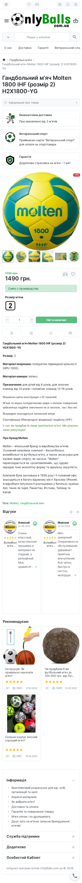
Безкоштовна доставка (35, 115)
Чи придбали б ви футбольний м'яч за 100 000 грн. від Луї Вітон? (58, 672)
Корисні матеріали (24, 797)
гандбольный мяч (32, 503)
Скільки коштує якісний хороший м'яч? (21, 738)
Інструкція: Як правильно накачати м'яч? (19, 672)
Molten (14, 503)
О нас (8, 47)
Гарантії (43, 47)
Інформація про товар (24, 102)
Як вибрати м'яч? (23, 801)
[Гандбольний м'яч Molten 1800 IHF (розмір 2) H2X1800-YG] (41, 211)
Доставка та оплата (25, 806)
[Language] (6, 4)
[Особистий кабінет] (76, 4)
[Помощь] (68, 4)
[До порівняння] (65, 274)
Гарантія (25, 156)
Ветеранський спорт (33, 133)
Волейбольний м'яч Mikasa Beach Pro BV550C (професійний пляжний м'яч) (10, 544)
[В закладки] (73, 274)
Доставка (24, 47)
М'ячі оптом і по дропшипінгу (31, 816)
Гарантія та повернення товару (33, 811)
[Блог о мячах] (60, 4)
